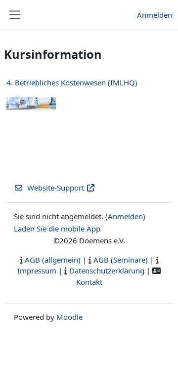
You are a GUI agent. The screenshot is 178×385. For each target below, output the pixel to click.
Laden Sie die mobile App (57, 228)
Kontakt (89, 282)
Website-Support (55, 187)
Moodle (69, 317)
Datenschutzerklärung (106, 270)
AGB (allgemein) (53, 260)
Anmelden (154, 15)
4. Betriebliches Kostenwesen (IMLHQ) (71, 82)
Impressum (36, 270)
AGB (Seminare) (120, 260)
